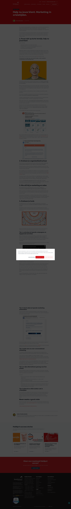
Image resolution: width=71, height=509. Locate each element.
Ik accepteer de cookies (40, 257)
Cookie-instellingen (31, 257)
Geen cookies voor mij (48, 257)
